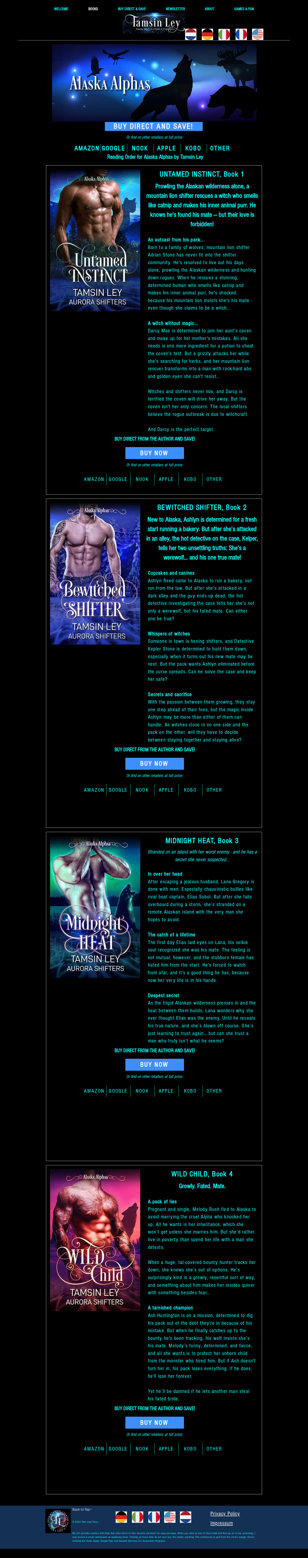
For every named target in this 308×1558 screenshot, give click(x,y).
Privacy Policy (225, 1514)
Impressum (221, 1523)
